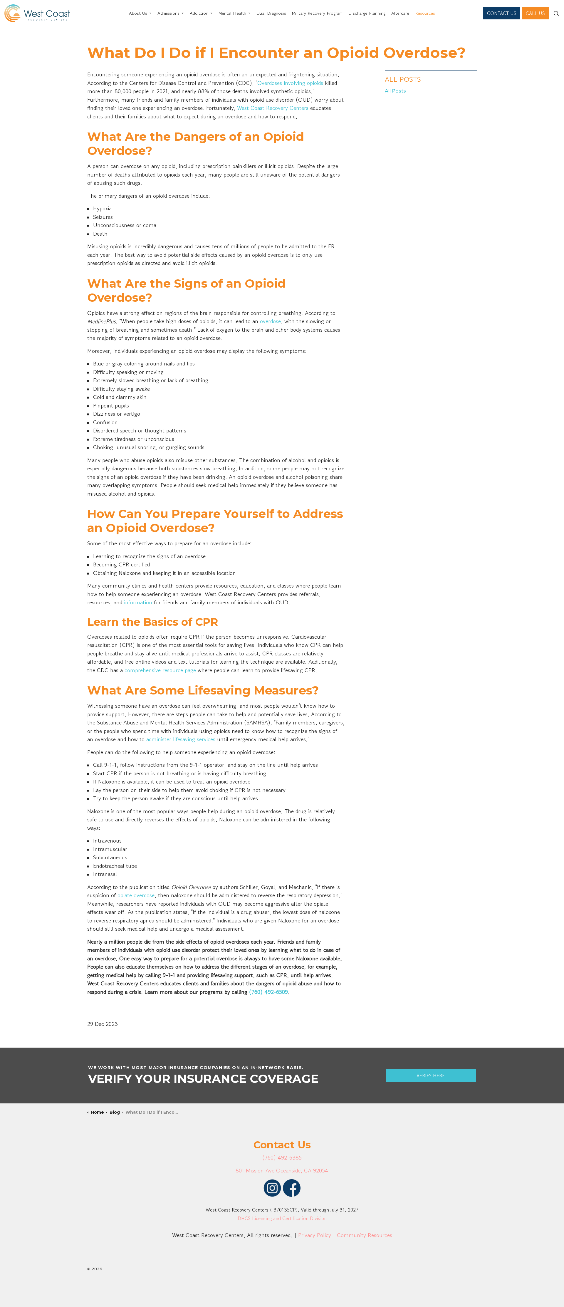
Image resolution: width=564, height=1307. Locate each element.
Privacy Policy (314, 1235)
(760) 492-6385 (282, 1158)
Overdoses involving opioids (290, 83)
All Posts (403, 79)
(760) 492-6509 (268, 992)
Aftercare (400, 13)
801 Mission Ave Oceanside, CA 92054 (282, 1171)
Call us (535, 13)
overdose (270, 321)
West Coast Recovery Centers (272, 108)
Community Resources (364, 1235)
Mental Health (232, 13)
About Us (138, 13)
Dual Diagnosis (271, 13)
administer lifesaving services (180, 739)
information (138, 602)
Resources (425, 13)
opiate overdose (136, 895)
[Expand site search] (556, 13)
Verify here (431, 1075)
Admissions (168, 13)
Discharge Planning (366, 13)
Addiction (199, 13)
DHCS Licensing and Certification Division (282, 1218)
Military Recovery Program (317, 13)
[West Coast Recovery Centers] (37, 13)
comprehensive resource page (160, 670)
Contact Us (501, 13)
